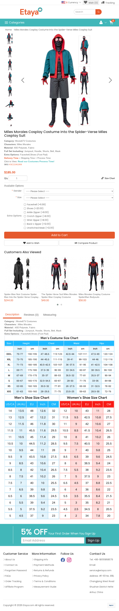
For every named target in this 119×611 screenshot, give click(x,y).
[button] (58, 304)
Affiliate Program (14, 586)
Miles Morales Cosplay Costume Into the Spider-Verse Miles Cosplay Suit (53, 29)
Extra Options (14, 215)
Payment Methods (44, 565)
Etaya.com (28, 605)
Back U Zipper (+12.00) (39, 223)
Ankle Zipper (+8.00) (38, 212)
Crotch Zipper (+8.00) (39, 216)
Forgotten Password (16, 570)
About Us (10, 559)
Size (19, 197)
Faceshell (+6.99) (36, 204)
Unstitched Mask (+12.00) (40, 227)
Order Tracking (13, 581)
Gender (17, 190)
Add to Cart (59, 235)
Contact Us (11, 565)
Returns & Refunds (44, 570)
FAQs (8, 575)
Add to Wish (32, 243)
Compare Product (87, 243)
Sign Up (93, 540)
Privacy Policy (41, 575)
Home (8, 29)
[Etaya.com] (31, 11)
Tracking (110, 2)
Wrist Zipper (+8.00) (37, 220)
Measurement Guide (45, 586)
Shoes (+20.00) (35, 208)
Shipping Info (41, 559)
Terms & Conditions (45, 581)
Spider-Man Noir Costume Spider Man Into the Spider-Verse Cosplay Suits (21, 297)
